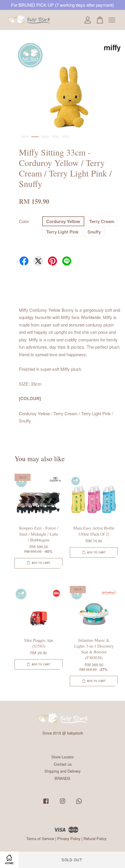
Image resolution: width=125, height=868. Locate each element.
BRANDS (62, 778)
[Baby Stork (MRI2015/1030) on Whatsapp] (79, 803)
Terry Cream (101, 221)
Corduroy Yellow (63, 221)
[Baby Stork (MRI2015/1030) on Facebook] (46, 803)
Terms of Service (40, 838)
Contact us (63, 764)
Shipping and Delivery (62, 771)
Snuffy (94, 232)
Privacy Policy (68, 838)
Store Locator (62, 757)
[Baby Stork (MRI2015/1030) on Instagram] (62, 803)
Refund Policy (94, 838)
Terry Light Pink (62, 232)
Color (24, 221)
